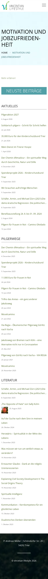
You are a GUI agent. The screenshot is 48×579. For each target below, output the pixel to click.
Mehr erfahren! (8, 78)
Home (4, 52)
